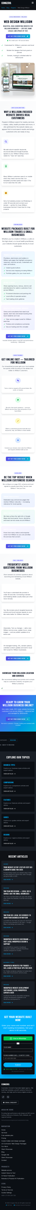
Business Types (9, 765)
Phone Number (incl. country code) (16, 1055)
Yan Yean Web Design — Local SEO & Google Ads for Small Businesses (17, 892)
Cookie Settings (6, 1193)
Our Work (4, 1146)
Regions (13, 7)
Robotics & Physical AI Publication (12, 1178)
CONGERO (6, 3)
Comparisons (9, 782)
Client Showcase (6, 1149)
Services (4, 1132)
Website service (6, 1170)
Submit (18, 1065)
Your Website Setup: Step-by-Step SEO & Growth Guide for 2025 (18, 868)
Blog (8, 7)
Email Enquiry (11, 1102)
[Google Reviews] (8, 1097)
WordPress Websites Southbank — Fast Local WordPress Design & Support (17, 941)
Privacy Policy (6, 1187)
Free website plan (7, 1135)
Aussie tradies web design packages (13, 1141)
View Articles (9, 774)
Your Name (7, 1047)
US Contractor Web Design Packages (13, 1144)
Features (7, 800)
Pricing (3, 1138)
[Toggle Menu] (33, 3)
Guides (6, 817)
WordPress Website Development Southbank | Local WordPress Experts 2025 (16, 990)
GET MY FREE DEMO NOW (16, 36)
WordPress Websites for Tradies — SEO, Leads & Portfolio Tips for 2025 (18, 966)
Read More (7, 879)
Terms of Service (7, 1190)
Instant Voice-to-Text (8, 1173)
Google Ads (5, 1155)
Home (3, 7)
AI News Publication (8, 1176)
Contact (4, 1160)
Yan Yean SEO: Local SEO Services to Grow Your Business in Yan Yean (17, 916)
